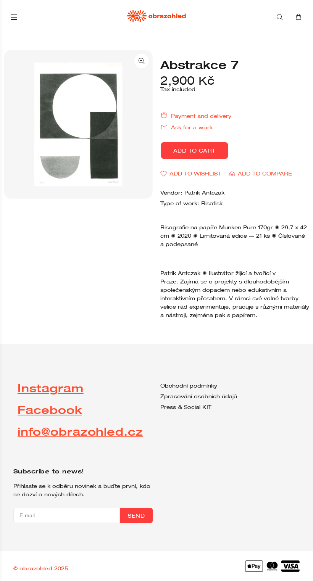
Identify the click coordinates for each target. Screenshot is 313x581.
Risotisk (212, 203)
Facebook (50, 409)
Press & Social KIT (185, 407)
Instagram (51, 387)
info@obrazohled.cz (80, 431)
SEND (136, 516)
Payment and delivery (201, 116)
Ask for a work (192, 127)
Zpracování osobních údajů (198, 396)
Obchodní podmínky (188, 386)
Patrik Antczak (204, 193)
